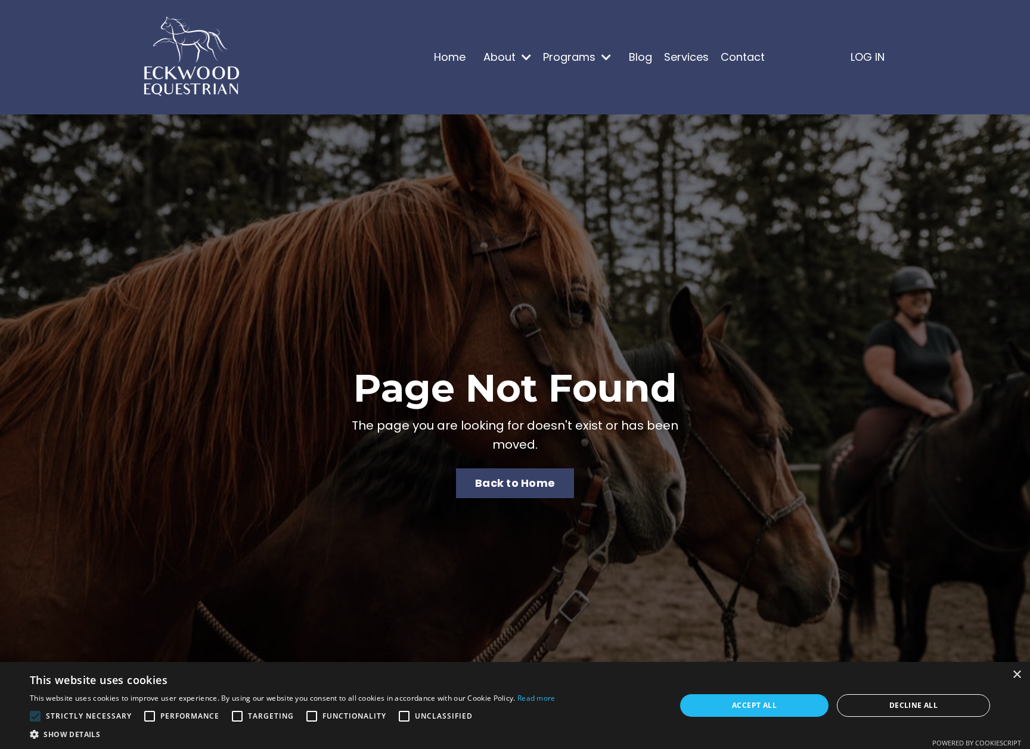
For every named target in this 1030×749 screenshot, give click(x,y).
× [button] (1016, 674)
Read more (536, 698)
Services (686, 56)
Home (450, 56)
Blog (640, 56)
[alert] (515, 705)
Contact (743, 56)
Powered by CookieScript (976, 742)
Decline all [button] (913, 705)
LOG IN (868, 56)
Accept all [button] (754, 705)
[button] (293, 734)
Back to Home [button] (515, 482)
